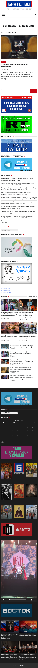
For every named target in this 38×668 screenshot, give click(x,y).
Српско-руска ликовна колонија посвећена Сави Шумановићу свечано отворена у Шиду (9, 314)
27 (17, 435)
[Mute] (31, 600)
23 (32, 432)
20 (17, 432)
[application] (19, 571)
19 (12, 432)
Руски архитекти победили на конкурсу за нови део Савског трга (18, 220)
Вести (3, 62)
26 (12, 435)
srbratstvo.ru (5, 290)
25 (7, 435)
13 (17, 430)
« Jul (2, 442)
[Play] (4, 600)
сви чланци (31, 296)
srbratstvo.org (6, 292)
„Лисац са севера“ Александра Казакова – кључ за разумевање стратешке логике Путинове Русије (9, 636)
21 (22, 432)
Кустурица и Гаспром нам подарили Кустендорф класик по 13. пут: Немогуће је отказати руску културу (27, 315)
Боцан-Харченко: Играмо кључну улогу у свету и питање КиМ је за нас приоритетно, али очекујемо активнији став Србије (21, 377)
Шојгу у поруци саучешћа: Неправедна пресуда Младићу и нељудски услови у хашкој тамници (20, 369)
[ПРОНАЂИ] (33, 91)
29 (27, 435)
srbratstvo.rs (5, 288)
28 (22, 435)
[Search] (35, 14)
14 (22, 430)
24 (2, 435)
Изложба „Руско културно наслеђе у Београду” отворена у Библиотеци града (27, 336)
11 (7, 430)
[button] (19, 570)
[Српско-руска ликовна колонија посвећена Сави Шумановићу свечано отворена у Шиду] (5, 354)
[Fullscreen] (34, 600)
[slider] (17, 599)
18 (7, 432)
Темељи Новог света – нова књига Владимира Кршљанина (27, 634)
